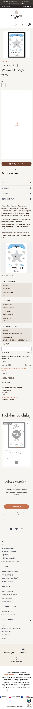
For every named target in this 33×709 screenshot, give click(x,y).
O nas (3, 625)
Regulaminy (5, 555)
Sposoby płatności (7, 581)
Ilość (2, 81)
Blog (2, 545)
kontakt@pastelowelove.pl (9, 397)
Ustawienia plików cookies (10, 561)
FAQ (2, 541)
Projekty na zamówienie (9, 595)
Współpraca (5, 635)
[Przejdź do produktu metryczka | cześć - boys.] (16, 435)
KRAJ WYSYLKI (6, 343)
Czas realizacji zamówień (9, 578)
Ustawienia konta (6, 598)
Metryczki (7, 450)
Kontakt (3, 638)
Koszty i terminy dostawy (9, 571)
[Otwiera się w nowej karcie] (11, 529)
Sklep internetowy (14, 706)
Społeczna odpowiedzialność (10, 628)
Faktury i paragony (7, 575)
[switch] (29, 706)
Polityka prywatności (8, 558)
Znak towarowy (6, 631)
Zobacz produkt (16, 462)
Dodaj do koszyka (18, 164)
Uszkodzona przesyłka (8, 615)
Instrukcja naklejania (7, 548)
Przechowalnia (6, 601)
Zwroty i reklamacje (7, 611)
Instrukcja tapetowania (8, 551)
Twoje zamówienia (7, 591)
